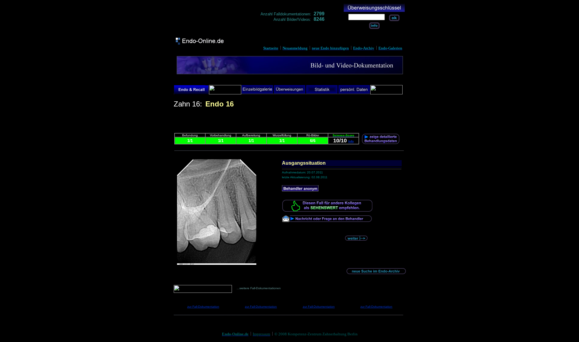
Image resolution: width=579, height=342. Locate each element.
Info (351, 141)
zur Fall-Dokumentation (203, 306)
